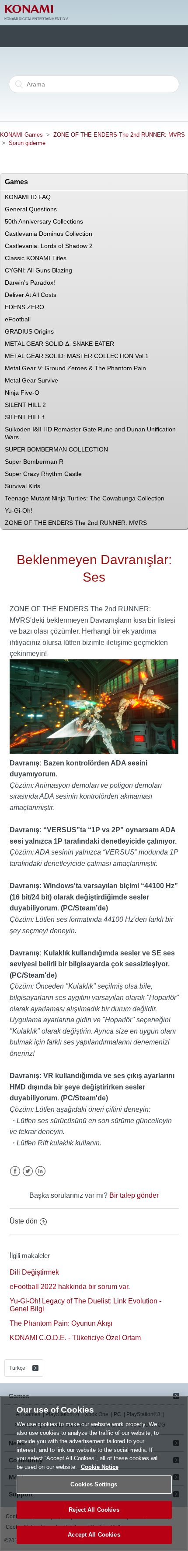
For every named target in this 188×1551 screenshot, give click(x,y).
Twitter (27, 1171)
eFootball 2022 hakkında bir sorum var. (70, 1286)
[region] (94, 1473)
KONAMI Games (21, 134)
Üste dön (24, 1221)
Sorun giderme (27, 143)
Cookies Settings (93, 1484)
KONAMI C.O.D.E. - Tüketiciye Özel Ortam (75, 1337)
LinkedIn (40, 1171)
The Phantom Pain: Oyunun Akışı (61, 1323)
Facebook (15, 1171)
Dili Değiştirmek (34, 1272)
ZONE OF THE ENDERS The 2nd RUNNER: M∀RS (119, 134)
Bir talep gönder (134, 1195)
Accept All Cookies (94, 1534)
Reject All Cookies (94, 1509)
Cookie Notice (99, 1467)
